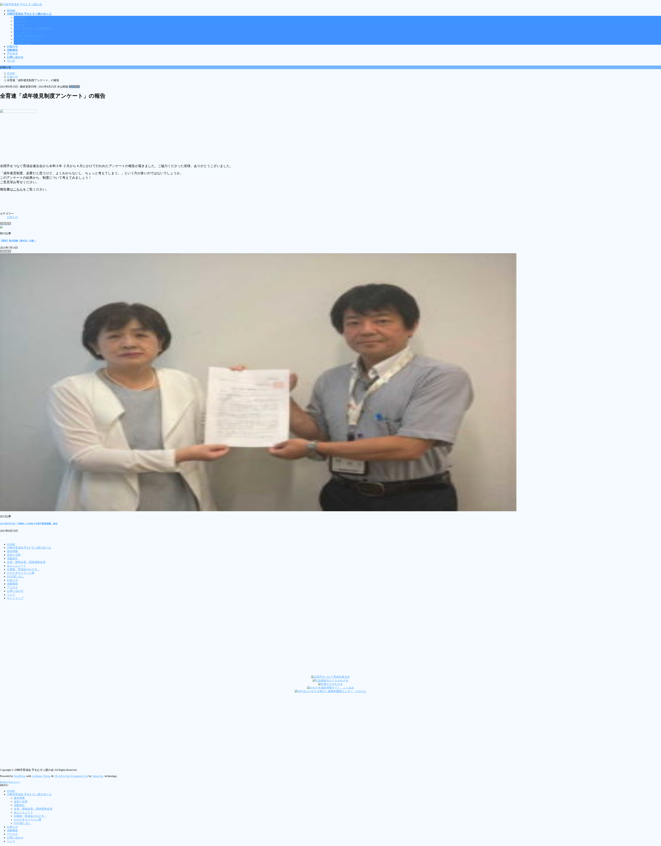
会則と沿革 (21, 21)
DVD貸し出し (22, 42)
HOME (11, 544)
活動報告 (12, 583)
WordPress (19, 776)
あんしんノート (23, 31)
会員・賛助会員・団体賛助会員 (33, 28)
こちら (18, 189)
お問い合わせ (15, 591)
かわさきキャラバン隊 (27, 39)
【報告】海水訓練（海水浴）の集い (18, 240)
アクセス (12, 587)
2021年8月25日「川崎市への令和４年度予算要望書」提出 (29, 523)
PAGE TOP (644, 817)
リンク (11, 594)
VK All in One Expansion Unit (71, 776)
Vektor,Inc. (98, 776)
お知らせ (74, 86)
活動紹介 (19, 24)
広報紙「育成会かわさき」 (30, 35)
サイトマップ (15, 598)
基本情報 (19, 17)
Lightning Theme (41, 776)
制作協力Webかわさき (10, 782)
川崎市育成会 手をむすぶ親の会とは (29, 794)
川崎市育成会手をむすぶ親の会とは (29, 547)
